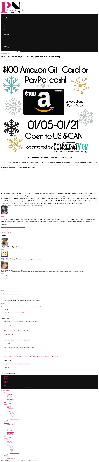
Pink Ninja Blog (28, 387)
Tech (8, 45)
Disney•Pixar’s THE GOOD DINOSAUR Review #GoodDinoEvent (20, 321)
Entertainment (7, 34)
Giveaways (6, 47)
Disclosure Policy (10, 24)
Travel (5, 46)
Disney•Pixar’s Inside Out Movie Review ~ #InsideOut (17, 364)
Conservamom (39, 196)
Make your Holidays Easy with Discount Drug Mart (17, 330)
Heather (8, 60)
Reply (2, 249)
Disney (11, 37)
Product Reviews (10, 49)
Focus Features (13, 38)
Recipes (8, 28)
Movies (8, 35)
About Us (9, 20)
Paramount (12, 41)
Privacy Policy (10, 25)
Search (17, 51)
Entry (2, 170)
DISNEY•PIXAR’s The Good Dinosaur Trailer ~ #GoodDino (19, 347)
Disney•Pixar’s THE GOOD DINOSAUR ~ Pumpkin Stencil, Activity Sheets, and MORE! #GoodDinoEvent (31, 356)
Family (5, 29)
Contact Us (9, 21)
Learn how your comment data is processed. (30, 306)
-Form (5, 170)
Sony (11, 42)
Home (5, 17)
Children (9, 30)
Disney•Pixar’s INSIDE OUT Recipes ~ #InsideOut (16, 340)
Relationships (10, 33)
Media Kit (9, 18)
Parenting (9, 32)
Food (5, 26)
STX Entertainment (14, 43)
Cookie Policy (10, 22)
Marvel (11, 39)
